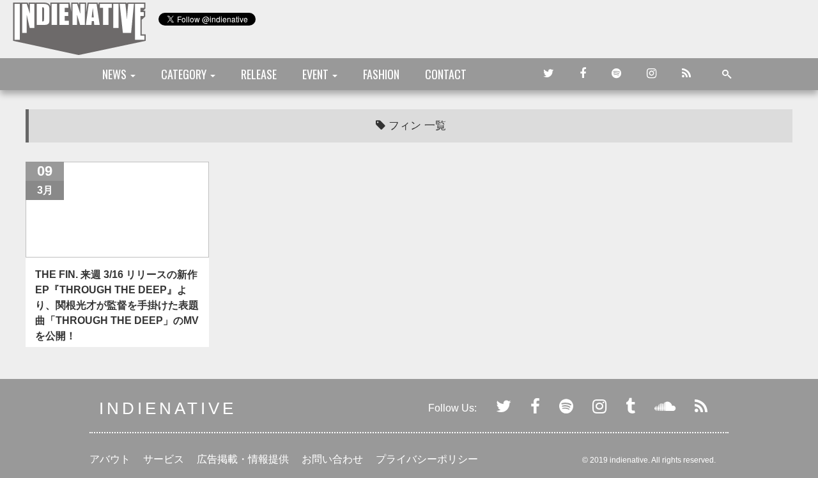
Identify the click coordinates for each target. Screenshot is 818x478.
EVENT (316, 74)
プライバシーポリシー (427, 459)
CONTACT (446, 74)
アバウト (109, 459)
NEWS (115, 74)
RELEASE (259, 74)
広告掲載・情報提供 (243, 459)
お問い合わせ (332, 459)
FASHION (381, 74)
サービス (163, 459)
